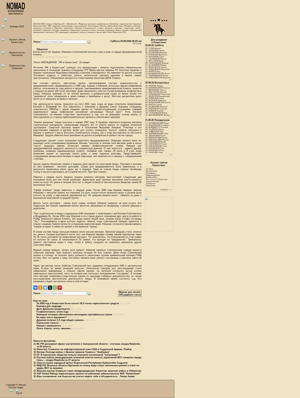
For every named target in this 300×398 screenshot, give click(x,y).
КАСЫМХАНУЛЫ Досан (159, 73)
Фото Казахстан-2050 (117, 32)
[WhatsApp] (55, 288)
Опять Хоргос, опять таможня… (54, 328)
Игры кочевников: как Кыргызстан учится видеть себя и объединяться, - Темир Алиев (86, 376)
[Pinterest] (60, 288)
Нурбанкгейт (59, 24)
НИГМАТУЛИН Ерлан (158, 138)
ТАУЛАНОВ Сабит (156, 57)
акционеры (63, 32)
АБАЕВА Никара (156, 86)
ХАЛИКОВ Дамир (156, 129)
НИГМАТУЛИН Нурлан (159, 140)
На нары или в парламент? (51, 317)
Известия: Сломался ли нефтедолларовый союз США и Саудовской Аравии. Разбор (84, 349)
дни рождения (80, 26)
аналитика (37, 28)
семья (100, 28)
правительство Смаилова (130, 24)
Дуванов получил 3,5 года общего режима (60, 320)
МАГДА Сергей (155, 104)
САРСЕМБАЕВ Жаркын (158, 63)
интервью (37, 30)
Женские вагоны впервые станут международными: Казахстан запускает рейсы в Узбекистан (89, 370)
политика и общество (53, 28)
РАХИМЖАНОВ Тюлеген (159, 88)
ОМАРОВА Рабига (156, 150)
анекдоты (91, 32)
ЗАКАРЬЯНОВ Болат (157, 142)
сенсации (55, 30)
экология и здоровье (113, 28)
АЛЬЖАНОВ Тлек (156, 131)
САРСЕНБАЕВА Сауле (158, 146)
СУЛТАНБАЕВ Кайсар (158, 113)
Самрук (49, 24)
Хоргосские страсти (47, 323)
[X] (50, 288)
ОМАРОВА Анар (156, 152)
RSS (49, 26)
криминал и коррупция (70, 30)
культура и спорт (88, 30)
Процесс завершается (48, 325)
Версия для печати (129, 292)
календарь (110, 30)
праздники (74, 32)
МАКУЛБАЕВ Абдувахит (159, 69)
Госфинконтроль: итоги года (52, 311)
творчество (129, 28)
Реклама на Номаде (132, 26)
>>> (170, 80)
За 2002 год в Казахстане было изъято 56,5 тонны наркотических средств (77, 303)
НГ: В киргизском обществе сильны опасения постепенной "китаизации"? (78, 355)
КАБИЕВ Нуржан (156, 111)
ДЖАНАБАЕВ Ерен (157, 136)
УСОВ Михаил (155, 48)
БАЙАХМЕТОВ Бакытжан (160, 77)
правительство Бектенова (107, 24)
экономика (68, 28)
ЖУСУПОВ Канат (156, 61)
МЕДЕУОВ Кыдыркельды (159, 96)
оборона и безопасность (85, 28)
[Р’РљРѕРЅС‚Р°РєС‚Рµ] (35, 288)
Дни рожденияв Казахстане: (159, 41)
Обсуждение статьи (130, 294)
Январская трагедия (87, 24)
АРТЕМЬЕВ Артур (157, 50)
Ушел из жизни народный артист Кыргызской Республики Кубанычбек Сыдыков (82, 363)
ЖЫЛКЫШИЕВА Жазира (159, 115)
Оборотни (42, 49)
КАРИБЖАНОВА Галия (158, 133)
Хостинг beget (16, 387)
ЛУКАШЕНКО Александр (159, 94)
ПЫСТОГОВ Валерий (158, 92)
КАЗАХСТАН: (39, 24)
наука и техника (121, 30)
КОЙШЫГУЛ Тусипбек (158, 127)
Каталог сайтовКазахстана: (159, 163)
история (100, 30)
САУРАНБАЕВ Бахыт (157, 59)
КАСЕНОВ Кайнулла (157, 100)
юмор (138, 28)
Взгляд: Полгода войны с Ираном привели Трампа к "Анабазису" (73, 352)
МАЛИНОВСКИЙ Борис (159, 123)
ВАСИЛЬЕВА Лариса (157, 90)
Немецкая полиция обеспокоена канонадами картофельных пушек (74, 314)
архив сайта (101, 32)
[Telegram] (45, 288)
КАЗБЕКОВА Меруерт (158, 106)
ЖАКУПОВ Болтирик (158, 67)
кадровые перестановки (63, 26)
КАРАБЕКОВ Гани (156, 148)
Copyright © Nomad (16, 385)
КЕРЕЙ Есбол (154, 71)
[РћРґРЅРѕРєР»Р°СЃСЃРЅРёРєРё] (40, 288)
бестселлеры (93, 26)
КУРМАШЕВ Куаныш (158, 52)
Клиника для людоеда (48, 306)
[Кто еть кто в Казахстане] (159, 230)
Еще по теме (40, 300)
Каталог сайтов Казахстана (111, 26)
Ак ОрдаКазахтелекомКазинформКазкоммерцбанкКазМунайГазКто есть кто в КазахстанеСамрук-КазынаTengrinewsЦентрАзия (157, 177)
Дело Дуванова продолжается (53, 309)
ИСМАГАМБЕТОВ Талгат (159, 102)
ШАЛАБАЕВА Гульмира (159, 125)
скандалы (46, 30)
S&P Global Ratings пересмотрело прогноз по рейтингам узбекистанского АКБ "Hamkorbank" (89, 373)
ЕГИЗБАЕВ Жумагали (158, 55)
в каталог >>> (166, 189)
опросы (83, 32)
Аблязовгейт (72, 24)
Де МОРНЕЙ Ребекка (157, 65)
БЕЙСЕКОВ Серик (156, 98)
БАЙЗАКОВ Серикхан (158, 109)
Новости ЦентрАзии (44, 341)
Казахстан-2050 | (40, 26)
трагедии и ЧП (51, 32)
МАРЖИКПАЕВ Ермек (158, 75)
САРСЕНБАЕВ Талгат (158, 144)
